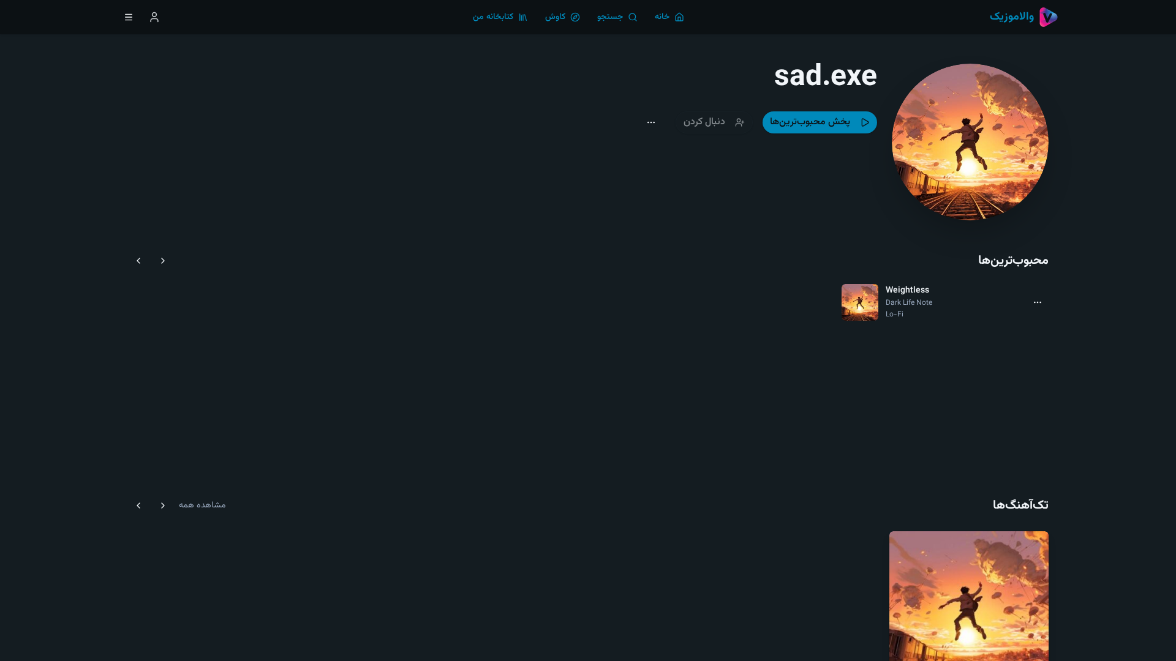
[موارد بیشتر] (1037, 302)
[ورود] (154, 17)
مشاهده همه (202, 505)
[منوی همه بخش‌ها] (129, 17)
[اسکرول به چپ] (138, 261)
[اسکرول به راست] (163, 261)
